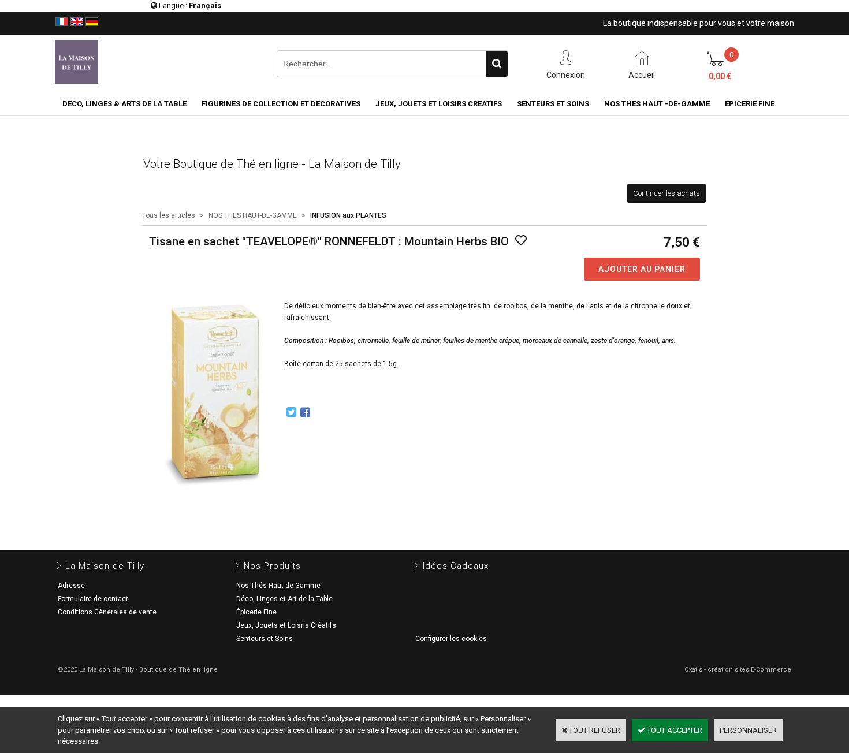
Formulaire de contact (93, 599)
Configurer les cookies (451, 639)
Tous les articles (168, 215)
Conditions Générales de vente (107, 612)
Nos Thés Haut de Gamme (278, 585)
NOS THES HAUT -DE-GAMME (657, 103)
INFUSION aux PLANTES (348, 215)
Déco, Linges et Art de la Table (284, 599)
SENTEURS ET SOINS (553, 103)
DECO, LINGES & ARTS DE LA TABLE (124, 103)
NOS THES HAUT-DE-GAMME (252, 215)
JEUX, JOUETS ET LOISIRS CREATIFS (438, 103)
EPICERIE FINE (749, 103)
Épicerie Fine (256, 612)
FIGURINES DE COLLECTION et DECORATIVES (281, 103)
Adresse (71, 585)
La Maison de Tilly (104, 566)
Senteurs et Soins (264, 639)
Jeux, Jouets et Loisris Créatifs (286, 625)
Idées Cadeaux (456, 566)
